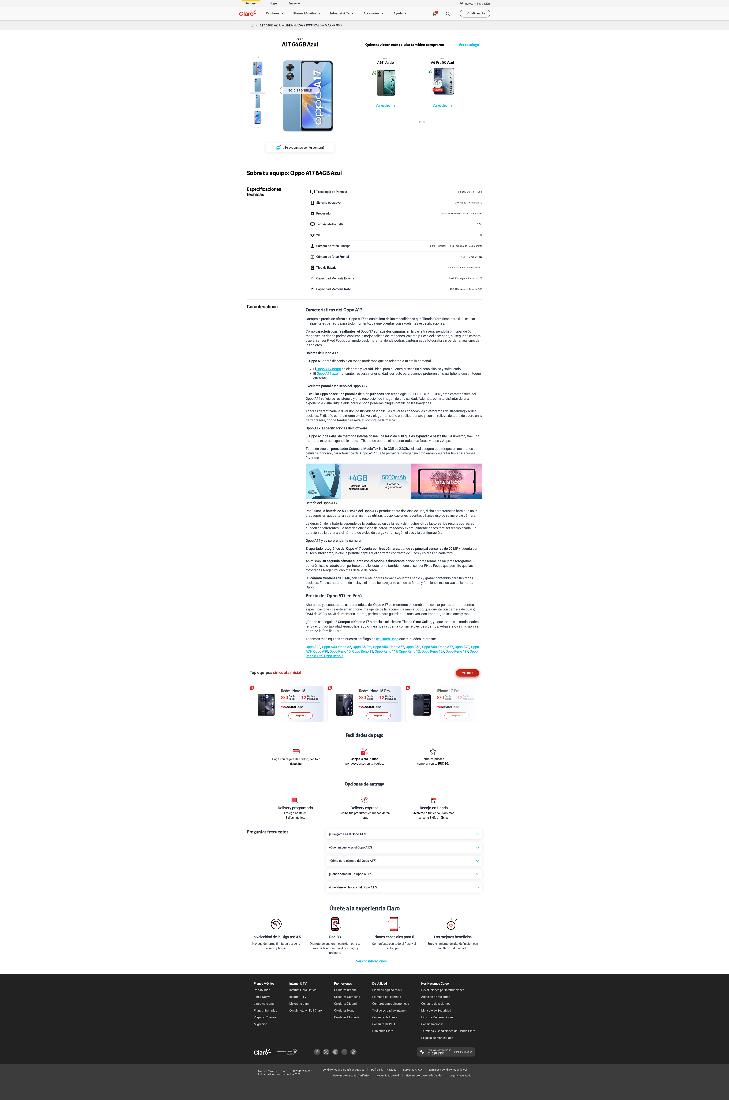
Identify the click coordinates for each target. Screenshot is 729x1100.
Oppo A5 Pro (362, 647)
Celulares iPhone (345, 990)
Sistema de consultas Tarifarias (351, 1075)
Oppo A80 (320, 651)
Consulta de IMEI (383, 1024)
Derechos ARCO (412, 1069)
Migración (260, 1024)
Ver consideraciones (371, 961)
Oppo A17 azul (327, 373)
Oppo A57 (396, 647)
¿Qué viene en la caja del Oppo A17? (353, 887)
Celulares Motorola (346, 1017)
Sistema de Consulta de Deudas (424, 1075)
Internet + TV (297, 997)
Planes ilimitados (265, 1010)
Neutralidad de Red (387, 1075)
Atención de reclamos (435, 997)
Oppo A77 (445, 647)
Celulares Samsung (347, 997)
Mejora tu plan (299, 1003)
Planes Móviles (304, 13)
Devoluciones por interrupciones (442, 990)
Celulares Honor (344, 1010)
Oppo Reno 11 (362, 651)
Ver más (467, 673)
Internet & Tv (340, 13)
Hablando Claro (382, 1031)
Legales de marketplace (437, 1038)
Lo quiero (300, 715)
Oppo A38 (313, 647)
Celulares (272, 13)
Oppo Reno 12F (432, 651)
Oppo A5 (344, 647)
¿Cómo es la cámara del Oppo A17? (353, 861)
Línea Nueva (262, 997)
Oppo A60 (429, 647)
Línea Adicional (264, 1003)
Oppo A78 (461, 647)
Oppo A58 (413, 647)
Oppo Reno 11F (385, 651)
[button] (477, 3)
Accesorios (371, 13)
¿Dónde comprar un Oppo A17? (350, 874)
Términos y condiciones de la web (448, 1069)
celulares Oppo (387, 639)
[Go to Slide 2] (257, 85)
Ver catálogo (469, 45)
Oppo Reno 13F (456, 651)
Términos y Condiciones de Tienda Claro (448, 1031)
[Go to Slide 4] (257, 117)
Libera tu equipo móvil (387, 990)
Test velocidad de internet (389, 1010)
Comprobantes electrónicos (390, 1003)
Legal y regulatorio (460, 1075)
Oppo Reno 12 (409, 651)
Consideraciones (432, 1024)
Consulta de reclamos (435, 1003)
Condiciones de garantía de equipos (343, 1069)
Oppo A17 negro (328, 369)
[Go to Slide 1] (257, 68)
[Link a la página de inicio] (252, 25)
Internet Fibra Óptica (302, 990)
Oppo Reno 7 (333, 656)
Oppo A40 (329, 647)
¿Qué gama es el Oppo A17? (348, 834)
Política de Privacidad (383, 1069)
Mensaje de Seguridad (436, 1010)
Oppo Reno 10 (340, 651)
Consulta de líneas (384, 1017)
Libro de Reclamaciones (437, 1017)
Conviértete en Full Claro (305, 1010)
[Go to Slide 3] (257, 101)
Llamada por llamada (386, 997)
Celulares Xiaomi (345, 1003)
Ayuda (398, 13)
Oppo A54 (380, 647)
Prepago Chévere (265, 1017)
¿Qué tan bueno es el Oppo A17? (350, 847)
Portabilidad (262, 990)
